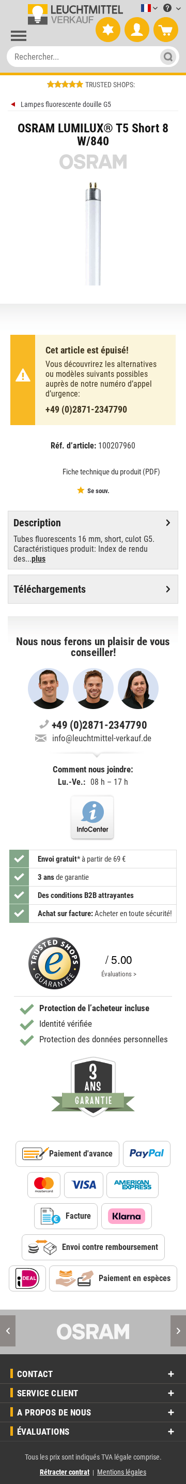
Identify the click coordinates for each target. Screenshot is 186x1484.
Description (37, 522)
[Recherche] (165, 56)
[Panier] (165, 30)
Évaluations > (118, 974)
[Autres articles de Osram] (93, 161)
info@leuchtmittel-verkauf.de (101, 738)
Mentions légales (121, 1472)
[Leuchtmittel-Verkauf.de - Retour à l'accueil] (73, 14)
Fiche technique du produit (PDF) (111, 471)
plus (38, 559)
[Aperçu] (14, 106)
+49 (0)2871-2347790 (86, 409)
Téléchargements (49, 589)
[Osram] (93, 1332)
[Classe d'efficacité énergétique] (42, 471)
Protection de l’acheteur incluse (94, 1008)
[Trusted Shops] (54, 963)
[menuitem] (134, 8)
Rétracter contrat (64, 1472)
